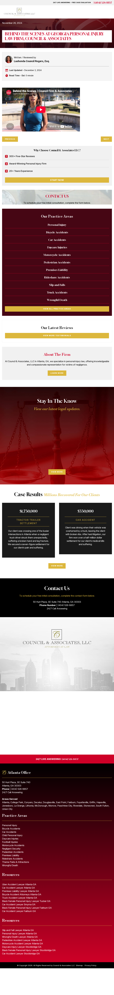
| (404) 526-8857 (15, 789)
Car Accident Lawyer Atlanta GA (18, 887)
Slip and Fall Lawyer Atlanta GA (18, 930)
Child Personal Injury (12, 835)
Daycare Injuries (57, 247)
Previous (10, 139)
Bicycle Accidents (57, 232)
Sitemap (79, 965)
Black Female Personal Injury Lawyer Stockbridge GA (29, 950)
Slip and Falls (57, 284)
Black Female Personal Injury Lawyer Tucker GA (26, 901)
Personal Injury (57, 224)
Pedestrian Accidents (57, 262)
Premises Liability (57, 269)
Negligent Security (11, 848)
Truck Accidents (57, 292)
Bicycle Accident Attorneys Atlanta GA (21, 894)
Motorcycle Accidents (57, 254)
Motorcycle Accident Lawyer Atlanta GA (22, 943)
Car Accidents (57, 239)
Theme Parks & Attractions (15, 862)
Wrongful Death (57, 299)
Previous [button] (6, 441)
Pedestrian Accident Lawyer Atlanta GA (22, 940)
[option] (28, 441)
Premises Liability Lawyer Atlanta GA (20, 891)
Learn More (57, 373)
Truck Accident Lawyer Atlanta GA (19, 897)
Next (106, 139)
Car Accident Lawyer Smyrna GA (18, 904)
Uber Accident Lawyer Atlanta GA (19, 884)
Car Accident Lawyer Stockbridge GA (21, 953)
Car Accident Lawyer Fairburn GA (19, 911)
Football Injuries (10, 842)
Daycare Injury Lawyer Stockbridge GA (21, 946)
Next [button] (107, 441)
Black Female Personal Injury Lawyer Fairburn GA (27, 907)
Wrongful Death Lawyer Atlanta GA (20, 936)
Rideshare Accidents (57, 277)
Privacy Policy (90, 965)
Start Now (57, 180)
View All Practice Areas (57, 309)
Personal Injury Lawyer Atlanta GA (19, 933)
